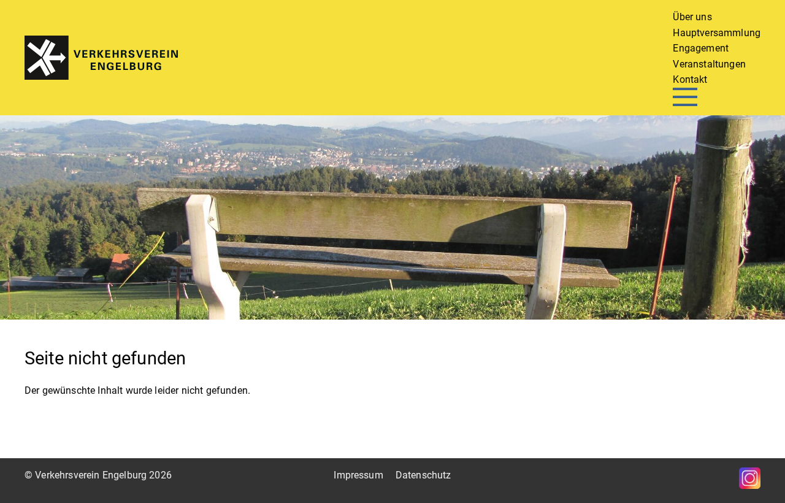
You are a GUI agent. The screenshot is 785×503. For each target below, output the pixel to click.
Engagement (701, 48)
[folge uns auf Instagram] (749, 478)
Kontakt (690, 79)
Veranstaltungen (709, 64)
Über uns (692, 17)
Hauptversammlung (716, 33)
